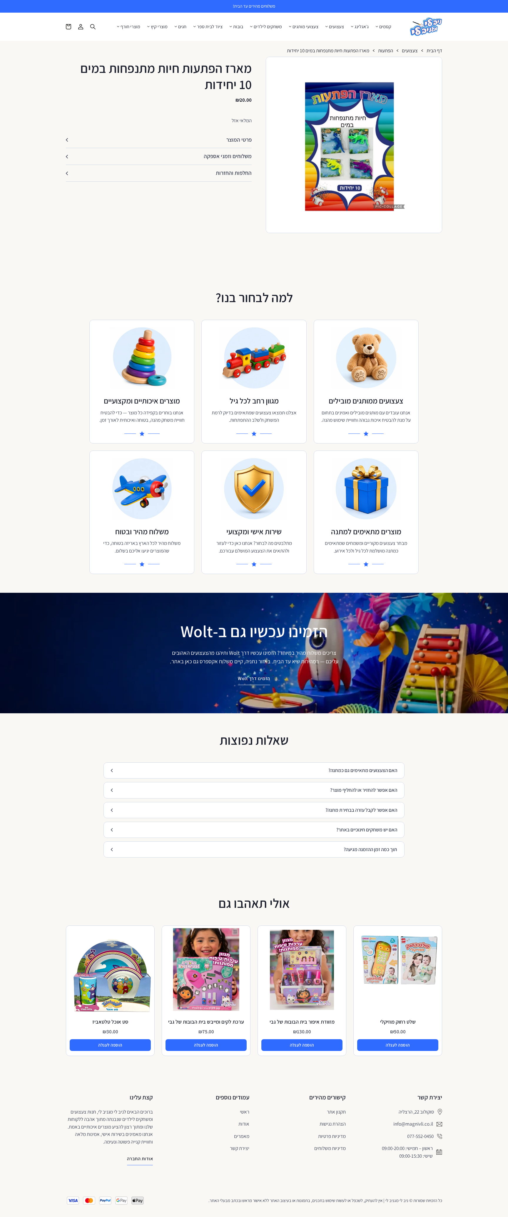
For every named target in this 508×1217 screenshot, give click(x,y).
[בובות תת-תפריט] (231, 26)
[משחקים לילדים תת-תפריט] (251, 26)
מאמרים (241, 1136)
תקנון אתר (336, 1112)
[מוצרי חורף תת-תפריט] (118, 26)
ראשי (244, 1112)
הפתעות (385, 50)
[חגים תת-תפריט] (176, 26)
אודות (243, 1124)
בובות (238, 26)
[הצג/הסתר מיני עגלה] (68, 26)
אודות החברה (140, 1159)
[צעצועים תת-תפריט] (326, 26)
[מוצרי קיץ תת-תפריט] (148, 26)
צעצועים (336, 26)
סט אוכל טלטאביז (110, 1021)
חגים (182, 26)
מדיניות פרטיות (332, 1136)
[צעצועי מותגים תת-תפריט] (290, 26)
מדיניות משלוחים (330, 1148)
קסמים (385, 26)
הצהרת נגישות (333, 1124)
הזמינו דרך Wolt (254, 678)
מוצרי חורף (130, 26)
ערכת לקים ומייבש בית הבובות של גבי (206, 1021)
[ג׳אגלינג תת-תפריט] (352, 26)
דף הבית (434, 50)
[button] (435, 63)
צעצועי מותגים (305, 26)
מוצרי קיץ (159, 26)
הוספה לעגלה (398, 1045)
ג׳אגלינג (362, 26)
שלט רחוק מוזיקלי (398, 1021)
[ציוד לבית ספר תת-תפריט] (194, 26)
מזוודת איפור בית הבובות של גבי (302, 1021)
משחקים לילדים (268, 26)
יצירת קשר (239, 1148)
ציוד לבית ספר (210, 26)
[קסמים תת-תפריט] (377, 26)
